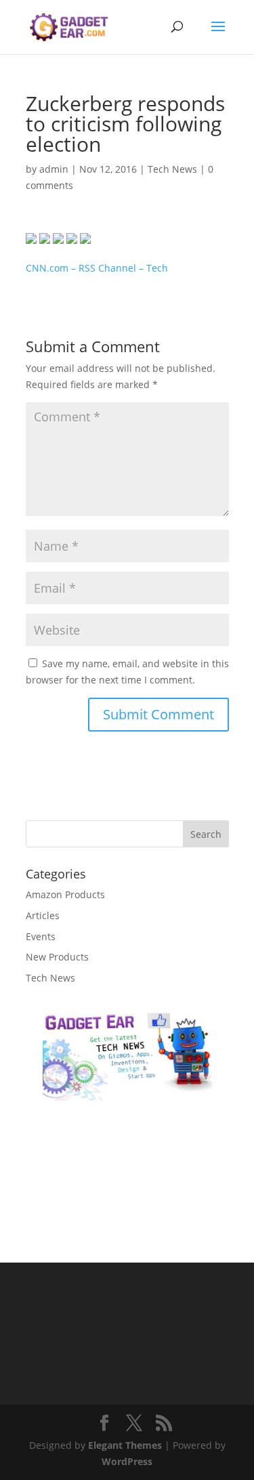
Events (41, 936)
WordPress (127, 1461)
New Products (57, 956)
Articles (43, 915)
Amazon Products (65, 894)
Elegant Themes (125, 1445)
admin (53, 169)
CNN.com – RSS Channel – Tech (97, 267)
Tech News (172, 169)
